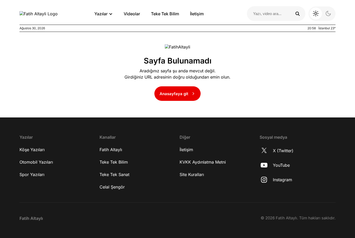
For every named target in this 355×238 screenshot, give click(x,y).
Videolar (132, 13)
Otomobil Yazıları (36, 162)
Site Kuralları (192, 174)
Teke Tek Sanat (114, 174)
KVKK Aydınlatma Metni (203, 162)
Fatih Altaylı (111, 149)
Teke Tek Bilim (165, 13)
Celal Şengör (112, 187)
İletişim (197, 13)
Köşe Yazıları (32, 149)
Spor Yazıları (31, 174)
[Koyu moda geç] (322, 13)
